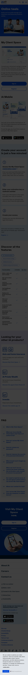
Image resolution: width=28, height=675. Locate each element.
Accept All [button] (6, 671)
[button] (16, 671)
